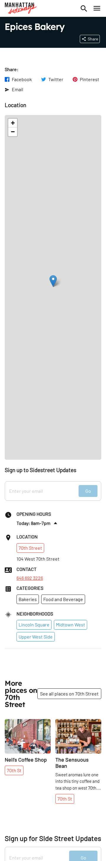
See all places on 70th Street (69, 693)
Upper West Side (36, 636)
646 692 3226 (29, 578)
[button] (53, 281)
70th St (14, 770)
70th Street (30, 548)
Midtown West (70, 624)
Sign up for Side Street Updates (53, 838)
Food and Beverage (63, 599)
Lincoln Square (34, 624)
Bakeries (28, 599)
